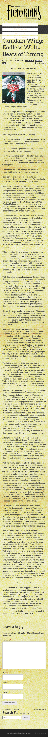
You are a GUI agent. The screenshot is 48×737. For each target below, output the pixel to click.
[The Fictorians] (24, 19)
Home (20, 25)
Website (5, 692)
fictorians (20, 61)
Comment (6, 640)
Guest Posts (29, 61)
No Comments (41, 63)
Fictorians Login (40, 733)
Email (5, 682)
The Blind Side (39, 709)
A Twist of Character (11, 709)
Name (5, 673)
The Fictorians (20, 29)
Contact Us (20, 33)
